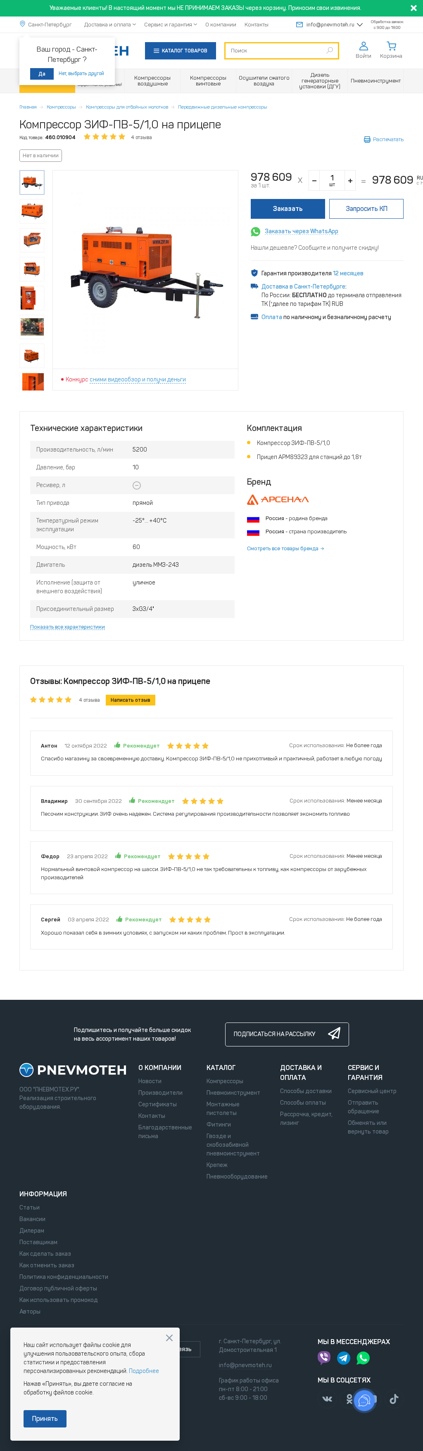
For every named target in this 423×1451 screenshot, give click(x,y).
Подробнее (144, 1371)
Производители (160, 1092)
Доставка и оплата (107, 24)
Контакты (257, 24)
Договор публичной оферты (58, 1288)
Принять (45, 1419)
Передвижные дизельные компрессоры (222, 107)
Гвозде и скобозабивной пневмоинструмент (233, 1145)
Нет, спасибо (169, 1338)
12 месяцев (348, 273)
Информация (43, 1194)
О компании (220, 24)
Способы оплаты (303, 1102)
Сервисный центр (372, 1091)
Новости (150, 1081)
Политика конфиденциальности (63, 1277)
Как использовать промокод (58, 1300)
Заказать (288, 209)
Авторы (29, 1311)
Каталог (221, 1068)
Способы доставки (306, 1091)
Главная (28, 107)
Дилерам (31, 1230)
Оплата (271, 317)
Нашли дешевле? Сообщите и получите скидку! (315, 247)
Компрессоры (61, 107)
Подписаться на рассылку (274, 1034)
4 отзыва (141, 137)
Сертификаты (157, 1104)
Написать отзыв (130, 700)
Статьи (29, 1207)
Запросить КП (366, 209)
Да (41, 74)
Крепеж (217, 1165)
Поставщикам (38, 1242)
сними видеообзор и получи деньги (138, 379)
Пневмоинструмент (233, 1092)
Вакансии (32, 1219)
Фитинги (219, 1124)
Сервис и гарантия (168, 24)
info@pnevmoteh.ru (330, 24)
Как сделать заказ (45, 1253)
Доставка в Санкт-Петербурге (303, 286)
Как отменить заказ (46, 1265)
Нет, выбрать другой (81, 73)
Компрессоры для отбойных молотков (127, 107)
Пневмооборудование (237, 1176)
